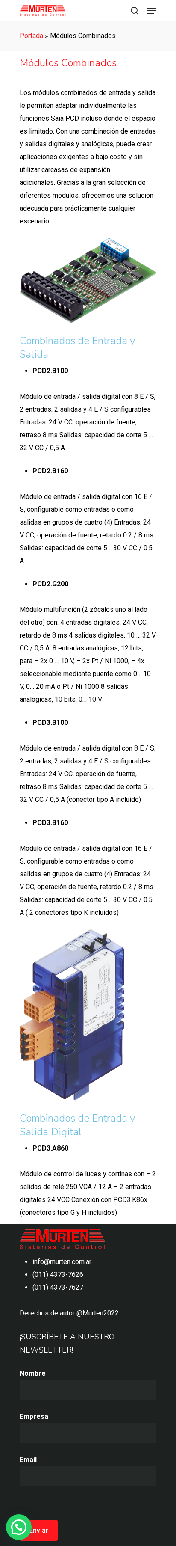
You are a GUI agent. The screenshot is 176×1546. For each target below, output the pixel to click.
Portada (31, 36)
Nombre (33, 1373)
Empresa (34, 1416)
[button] (19, 1527)
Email (28, 1460)
